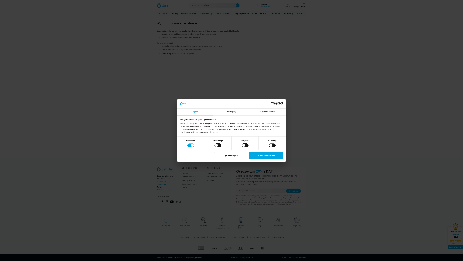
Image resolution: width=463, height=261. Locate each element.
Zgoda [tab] (195, 112)
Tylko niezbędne (231, 155)
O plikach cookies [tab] (267, 112)
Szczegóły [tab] (231, 112)
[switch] (217, 145)
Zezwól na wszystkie (266, 155)
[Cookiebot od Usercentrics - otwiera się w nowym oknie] (272, 104)
